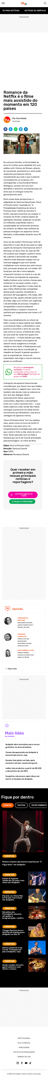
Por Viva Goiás (19, 118)
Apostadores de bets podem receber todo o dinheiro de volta (25, 625)
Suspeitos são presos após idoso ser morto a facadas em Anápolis (22, 777)
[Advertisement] (24, 57)
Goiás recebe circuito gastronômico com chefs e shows (12, 967)
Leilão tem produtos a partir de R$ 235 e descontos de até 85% (23, 769)
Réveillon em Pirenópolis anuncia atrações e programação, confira (12, 915)
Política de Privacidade (24, 1052)
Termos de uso (24, 1057)
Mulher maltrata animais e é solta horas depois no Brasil (26, 655)
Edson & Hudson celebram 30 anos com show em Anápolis (13, 880)
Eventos (9, 856)
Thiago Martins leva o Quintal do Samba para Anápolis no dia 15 (13, 932)
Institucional (24, 1038)
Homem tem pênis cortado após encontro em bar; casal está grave (21, 761)
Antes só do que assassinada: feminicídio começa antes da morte (24, 642)
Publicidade (24, 1047)
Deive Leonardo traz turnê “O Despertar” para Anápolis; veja (12, 950)
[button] (5, 129)
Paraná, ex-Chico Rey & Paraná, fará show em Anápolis (12, 898)
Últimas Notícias (11, 10)
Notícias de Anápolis (35, 10)
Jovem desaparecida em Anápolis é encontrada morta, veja (21, 753)
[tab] (7, 805)
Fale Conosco (24, 1043)
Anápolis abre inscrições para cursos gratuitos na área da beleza (22, 745)
